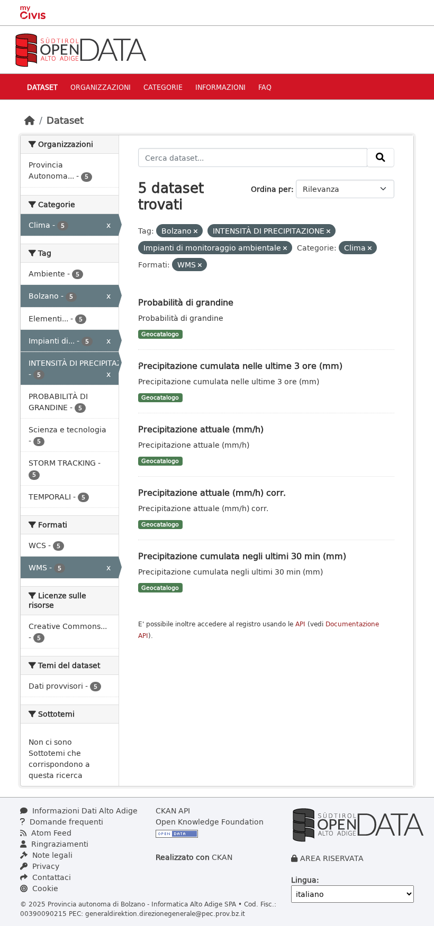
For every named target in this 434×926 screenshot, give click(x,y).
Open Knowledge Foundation (210, 821)
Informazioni (220, 86)
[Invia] (380, 157)
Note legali (51, 854)
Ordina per (271, 189)
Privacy (44, 866)
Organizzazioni (100, 86)
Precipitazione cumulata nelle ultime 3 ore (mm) (240, 365)
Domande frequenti (65, 821)
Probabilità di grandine (185, 302)
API (300, 624)
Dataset (42, 86)
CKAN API (173, 810)
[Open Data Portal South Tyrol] (80, 48)
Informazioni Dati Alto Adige (84, 810)
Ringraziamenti (58, 843)
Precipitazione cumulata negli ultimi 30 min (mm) (242, 555)
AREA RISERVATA (332, 858)
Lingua (304, 879)
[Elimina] (195, 231)
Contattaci (50, 877)
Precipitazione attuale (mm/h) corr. (212, 492)
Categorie (163, 86)
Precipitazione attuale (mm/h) (201, 429)
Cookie (44, 888)
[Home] (29, 120)
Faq (265, 86)
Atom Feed (50, 832)
